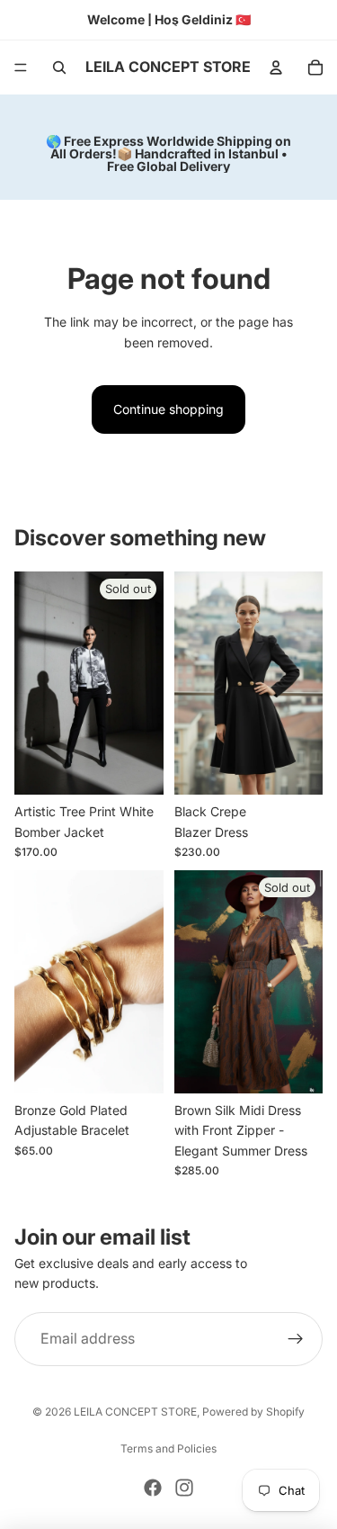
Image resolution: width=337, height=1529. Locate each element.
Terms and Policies (168, 1448)
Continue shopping (168, 409)
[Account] (276, 67)
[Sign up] (296, 1339)
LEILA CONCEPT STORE (135, 1411)
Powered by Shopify (253, 1411)
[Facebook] (153, 1487)
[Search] (59, 67)
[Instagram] (184, 1487)
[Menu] (20, 67)
